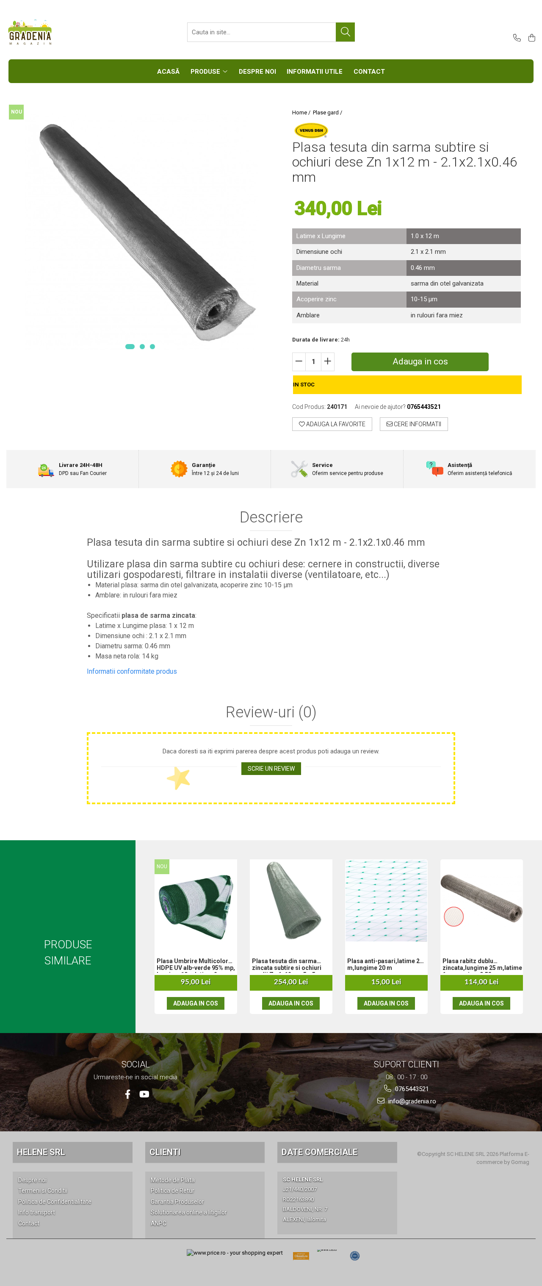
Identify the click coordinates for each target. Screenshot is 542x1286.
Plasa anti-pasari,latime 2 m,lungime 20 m (383, 964)
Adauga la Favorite (335, 424)
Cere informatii (417, 424)
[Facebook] (127, 1094)
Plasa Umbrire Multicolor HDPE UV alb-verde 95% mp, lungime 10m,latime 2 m (196, 965)
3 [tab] (152, 347)
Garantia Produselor (177, 1201)
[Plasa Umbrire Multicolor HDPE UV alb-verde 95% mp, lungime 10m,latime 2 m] (196, 900)
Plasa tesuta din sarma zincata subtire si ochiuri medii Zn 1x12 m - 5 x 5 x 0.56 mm (286, 965)
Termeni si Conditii (42, 1190)
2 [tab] (142, 347)
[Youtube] (143, 1094)
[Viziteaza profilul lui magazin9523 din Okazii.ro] (301, 1258)
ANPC (158, 1223)
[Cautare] (345, 32)
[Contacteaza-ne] (515, 38)
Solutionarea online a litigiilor (189, 1212)
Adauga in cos (420, 361)
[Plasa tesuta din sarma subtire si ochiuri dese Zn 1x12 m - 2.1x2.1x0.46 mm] (140, 232)
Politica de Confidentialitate (54, 1201)
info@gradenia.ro (411, 1101)
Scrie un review (271, 768)
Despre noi (32, 1180)
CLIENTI (164, 1152)
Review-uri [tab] (271, 712)
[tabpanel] (140, 232)
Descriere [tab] (271, 517)
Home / (302, 112)
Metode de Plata (173, 1180)
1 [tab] (130, 347)
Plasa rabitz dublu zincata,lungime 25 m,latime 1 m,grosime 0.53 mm (482, 965)
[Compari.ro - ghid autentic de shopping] (355, 1256)
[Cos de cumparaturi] (530, 38)
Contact (28, 1223)
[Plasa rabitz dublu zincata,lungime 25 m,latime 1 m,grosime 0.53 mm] (481, 900)
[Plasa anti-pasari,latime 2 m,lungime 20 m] (386, 900)
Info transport (36, 1212)
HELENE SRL (41, 1152)
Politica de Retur (172, 1190)
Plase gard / (328, 112)
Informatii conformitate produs (132, 671)
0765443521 (411, 1089)
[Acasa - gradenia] (48, 32)
